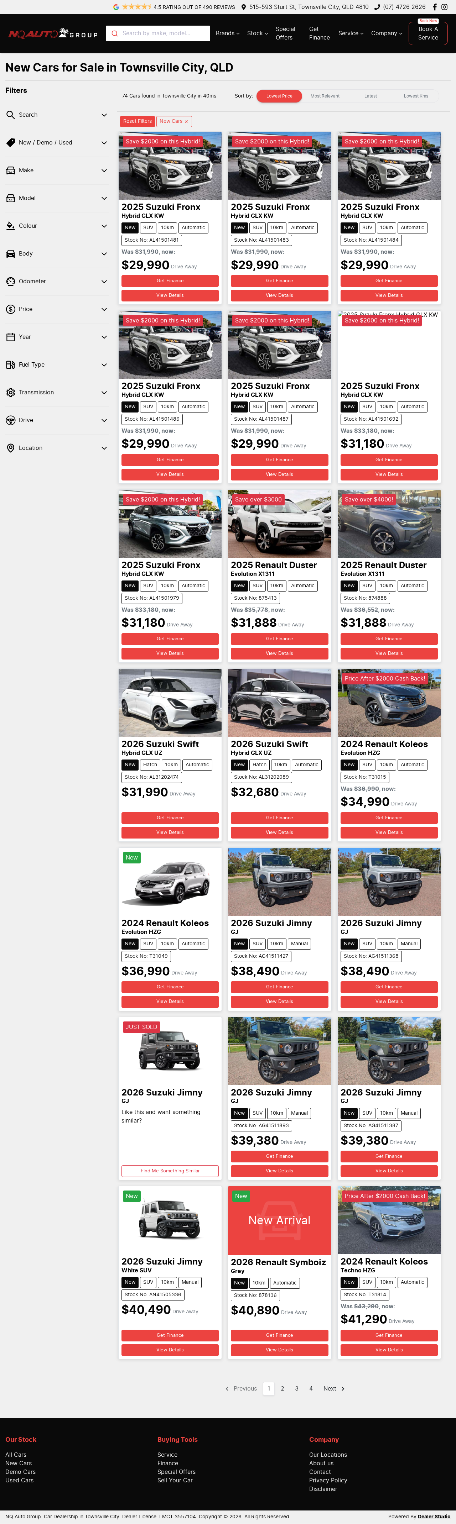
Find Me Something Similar (170, 1171)
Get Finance (319, 33)
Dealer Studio (434, 1516)
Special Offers (285, 33)
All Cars (15, 1455)
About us (321, 1463)
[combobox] (158, 33)
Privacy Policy (328, 1480)
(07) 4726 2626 (404, 7)
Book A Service (428, 33)
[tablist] (347, 96)
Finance (167, 1463)
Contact (320, 1472)
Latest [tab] (370, 96)
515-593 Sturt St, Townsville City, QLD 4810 (309, 7)
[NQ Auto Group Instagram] (446, 7)
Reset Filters (137, 121)
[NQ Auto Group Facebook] (436, 7)
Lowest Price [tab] (279, 96)
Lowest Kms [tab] (416, 96)
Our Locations (328, 1455)
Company (384, 33)
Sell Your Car (175, 1480)
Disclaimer (323, 1489)
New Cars (18, 1463)
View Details (170, 295)
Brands (225, 33)
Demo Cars (20, 1472)
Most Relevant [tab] (325, 96)
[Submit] (114, 33)
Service (348, 33)
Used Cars (19, 1480)
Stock (255, 33)
